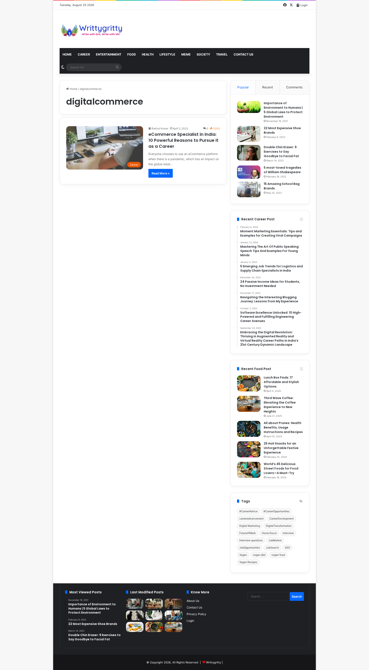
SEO (287, 547)
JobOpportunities (249, 547)
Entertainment (108, 54)
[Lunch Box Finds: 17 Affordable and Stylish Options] (249, 383)
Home (67, 54)
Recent (267, 87)
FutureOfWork (247, 533)
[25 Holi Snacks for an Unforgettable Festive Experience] (249, 449)
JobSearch (272, 547)
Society (203, 54)
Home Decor (269, 533)
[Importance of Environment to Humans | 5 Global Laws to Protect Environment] (249, 107)
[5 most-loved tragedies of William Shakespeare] (249, 172)
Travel (222, 54)
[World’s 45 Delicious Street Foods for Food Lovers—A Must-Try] (249, 470)
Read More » (161, 173)
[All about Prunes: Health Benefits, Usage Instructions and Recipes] (249, 429)
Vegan (243, 554)
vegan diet (259, 554)
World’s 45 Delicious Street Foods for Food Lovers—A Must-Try (281, 468)
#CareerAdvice (248, 511)
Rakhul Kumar (160, 128)
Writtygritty (213, 662)
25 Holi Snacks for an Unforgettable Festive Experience (281, 448)
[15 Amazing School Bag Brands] (249, 189)
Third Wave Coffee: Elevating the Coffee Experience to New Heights (280, 405)
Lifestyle (167, 54)
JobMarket (275, 540)
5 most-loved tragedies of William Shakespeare (282, 169)
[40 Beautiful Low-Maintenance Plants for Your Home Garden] (154, 615)
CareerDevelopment (281, 518)
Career (84, 54)
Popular (243, 87)
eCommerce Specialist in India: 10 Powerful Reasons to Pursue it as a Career (183, 140)
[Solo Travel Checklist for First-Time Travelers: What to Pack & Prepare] (135, 604)
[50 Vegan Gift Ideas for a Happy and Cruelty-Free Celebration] (154, 604)
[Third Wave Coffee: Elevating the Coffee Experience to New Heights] (249, 404)
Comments (294, 87)
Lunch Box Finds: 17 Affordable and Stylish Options (281, 382)
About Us (193, 601)
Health (148, 54)
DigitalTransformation (278, 525)
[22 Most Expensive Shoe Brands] (249, 134)
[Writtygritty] (92, 28)
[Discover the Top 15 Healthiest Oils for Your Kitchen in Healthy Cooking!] (154, 627)
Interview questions (251, 540)
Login (190, 620)
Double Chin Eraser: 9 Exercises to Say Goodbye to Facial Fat (281, 151)
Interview (288, 533)
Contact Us (243, 54)
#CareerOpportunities (276, 511)
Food (131, 54)
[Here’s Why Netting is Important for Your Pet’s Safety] (135, 615)
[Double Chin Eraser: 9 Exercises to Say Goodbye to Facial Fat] (249, 153)
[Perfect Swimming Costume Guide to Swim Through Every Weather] (173, 604)
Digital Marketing (249, 525)
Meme (186, 54)
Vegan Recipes (248, 562)
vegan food (278, 554)
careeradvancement (251, 518)
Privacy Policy (196, 614)
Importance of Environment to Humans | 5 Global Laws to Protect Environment (283, 110)
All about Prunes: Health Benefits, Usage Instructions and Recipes (283, 427)
